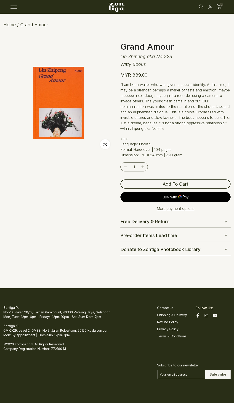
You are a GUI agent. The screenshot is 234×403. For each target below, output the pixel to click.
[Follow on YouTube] (215, 315)
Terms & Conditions (171, 336)
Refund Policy (167, 322)
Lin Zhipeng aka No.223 (146, 56)
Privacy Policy (167, 329)
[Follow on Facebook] (198, 315)
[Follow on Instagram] (206, 315)
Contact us (165, 308)
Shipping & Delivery (172, 315)
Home (9, 24)
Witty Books (133, 64)
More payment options (175, 208)
